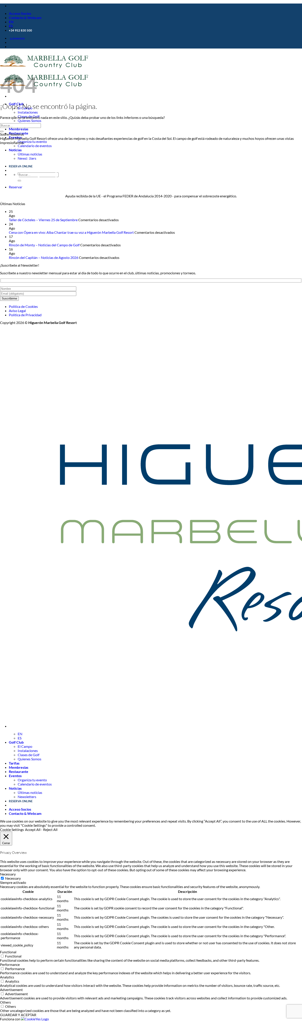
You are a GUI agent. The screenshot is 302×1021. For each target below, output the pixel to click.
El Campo (25, 746)
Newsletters (27, 797)
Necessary (13, 878)
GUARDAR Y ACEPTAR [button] (18, 1015)
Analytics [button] (7, 977)
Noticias (15, 150)
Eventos (15, 137)
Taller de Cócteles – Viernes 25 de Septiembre (43, 220)
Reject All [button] (50, 829)
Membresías (18, 129)
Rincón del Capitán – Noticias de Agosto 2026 (43, 257)
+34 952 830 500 (20, 30)
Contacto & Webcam (25, 17)
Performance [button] (10, 964)
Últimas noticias (30, 792)
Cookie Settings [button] (12, 829)
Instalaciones (28, 112)
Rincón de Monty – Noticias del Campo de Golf (44, 245)
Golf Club (16, 742)
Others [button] (5, 1002)
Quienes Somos (29, 120)
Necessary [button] (8, 874)
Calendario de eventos (35, 146)
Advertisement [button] (11, 989)
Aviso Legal (17, 311)
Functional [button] (8, 952)
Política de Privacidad (25, 315)
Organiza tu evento (32, 141)
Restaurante (18, 771)
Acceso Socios (20, 13)
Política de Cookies (23, 306)
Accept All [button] (32, 829)
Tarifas (14, 763)
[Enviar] (2, 131)
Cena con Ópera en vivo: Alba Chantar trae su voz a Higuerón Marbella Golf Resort (71, 232)
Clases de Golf (28, 755)
